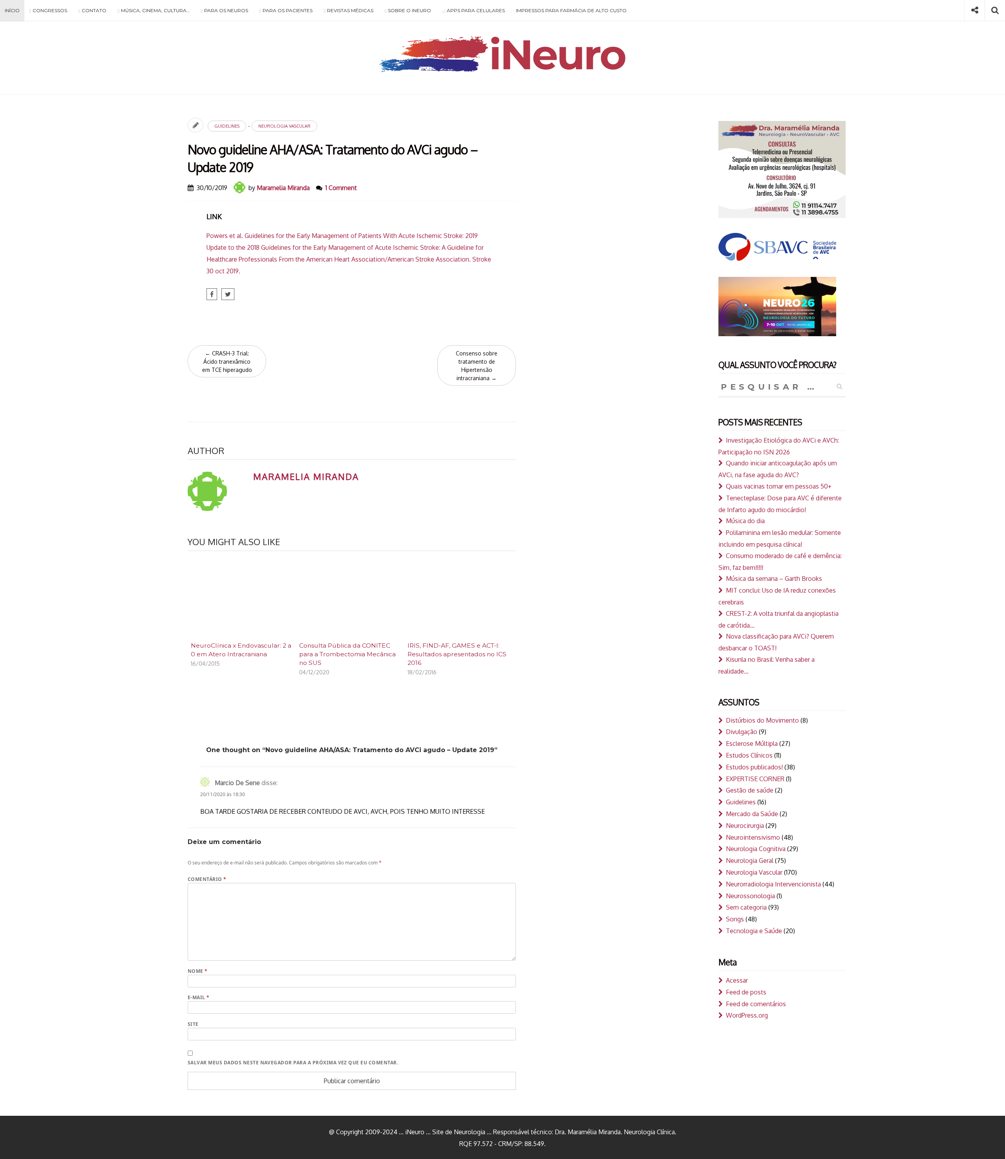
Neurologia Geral (749, 860)
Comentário (207, 879)
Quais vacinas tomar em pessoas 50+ (778, 486)
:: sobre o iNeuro (407, 10)
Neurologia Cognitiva (756, 849)
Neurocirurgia (745, 825)
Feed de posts (746, 992)
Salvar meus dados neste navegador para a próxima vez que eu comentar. (293, 1062)
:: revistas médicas (348, 10)
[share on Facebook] (211, 294)
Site (193, 1024)
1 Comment (341, 188)
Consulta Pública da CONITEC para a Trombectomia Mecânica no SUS (347, 654)
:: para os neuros (224, 10)
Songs (735, 919)
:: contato (92, 10)
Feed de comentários (756, 1004)
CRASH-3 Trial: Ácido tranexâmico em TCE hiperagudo (227, 361)
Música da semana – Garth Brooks (774, 578)
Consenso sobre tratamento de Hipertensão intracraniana (476, 365)
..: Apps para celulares (473, 10)
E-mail (199, 997)
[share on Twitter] (227, 294)
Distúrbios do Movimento (762, 720)
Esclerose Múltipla (752, 743)
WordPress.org (747, 1015)
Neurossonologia (750, 896)
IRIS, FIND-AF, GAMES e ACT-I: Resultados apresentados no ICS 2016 (456, 654)
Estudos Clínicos (749, 755)
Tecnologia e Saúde (754, 931)
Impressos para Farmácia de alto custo (571, 10)
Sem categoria (746, 907)
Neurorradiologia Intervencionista (773, 884)
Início (12, 10)
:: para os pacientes (285, 10)
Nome (198, 971)
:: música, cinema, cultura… (153, 10)
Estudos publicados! (754, 767)
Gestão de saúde (749, 790)
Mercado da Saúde (752, 814)
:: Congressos (48, 10)
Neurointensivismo (753, 837)
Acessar (737, 980)
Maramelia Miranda (283, 188)
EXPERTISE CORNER (755, 779)
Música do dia (745, 521)
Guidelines (226, 126)
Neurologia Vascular (284, 126)
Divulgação (741, 732)
